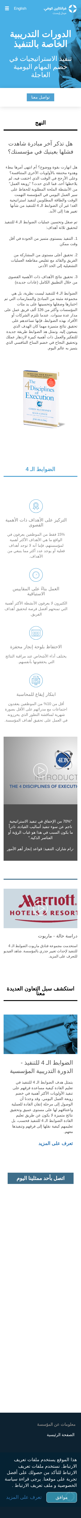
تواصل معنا (40, 97)
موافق (62, 1497)
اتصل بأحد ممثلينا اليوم (41, 1178)
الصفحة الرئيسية (60, 1435)
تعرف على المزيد (55, 1143)
